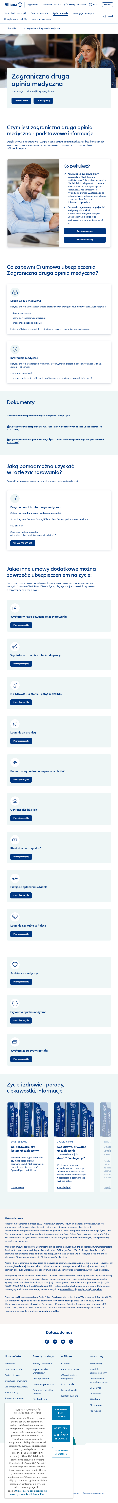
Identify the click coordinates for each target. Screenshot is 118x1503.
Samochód (10, 1363)
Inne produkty (12, 1392)
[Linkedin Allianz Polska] (55, 1341)
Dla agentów (96, 1405)
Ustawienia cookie (61, 1452)
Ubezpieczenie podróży (15, 19)
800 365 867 (16, 525)
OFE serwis (95, 1387)
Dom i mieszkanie (39, 13)
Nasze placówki (69, 1390)
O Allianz (65, 1363)
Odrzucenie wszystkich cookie (61, 1433)
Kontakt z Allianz (69, 1396)
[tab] (38, 416)
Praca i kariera (68, 1384)
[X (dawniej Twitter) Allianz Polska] (71, 1341)
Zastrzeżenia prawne (93, 1493)
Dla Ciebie (47, 4)
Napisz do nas (40, 1399)
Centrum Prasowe (70, 1369)
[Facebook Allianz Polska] (47, 1341)
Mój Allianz (95, 1410)
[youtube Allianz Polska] (63, 1341)
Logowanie (32, 4)
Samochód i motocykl (15, 13)
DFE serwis (95, 1393)
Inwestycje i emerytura (84, 13)
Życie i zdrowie (60, 13)
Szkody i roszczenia (42, 1363)
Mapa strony (96, 1363)
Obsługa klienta (41, 1378)
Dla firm (57, 4)
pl (94, 4)
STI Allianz (95, 1399)
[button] (108, 16)
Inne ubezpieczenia (41, 19)
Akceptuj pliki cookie (61, 1413)
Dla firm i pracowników (16, 1386)
